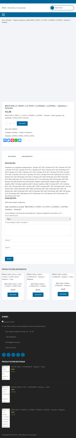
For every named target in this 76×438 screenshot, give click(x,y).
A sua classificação (11, 215)
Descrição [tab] (12, 156)
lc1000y (20, 136)
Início (3, 20)
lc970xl (26, 136)
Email (7, 247)
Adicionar (22, 123)
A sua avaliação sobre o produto (16, 222)
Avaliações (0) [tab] (27, 156)
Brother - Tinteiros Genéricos (16, 20)
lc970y (32, 136)
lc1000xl (14, 136)
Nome (8, 240)
